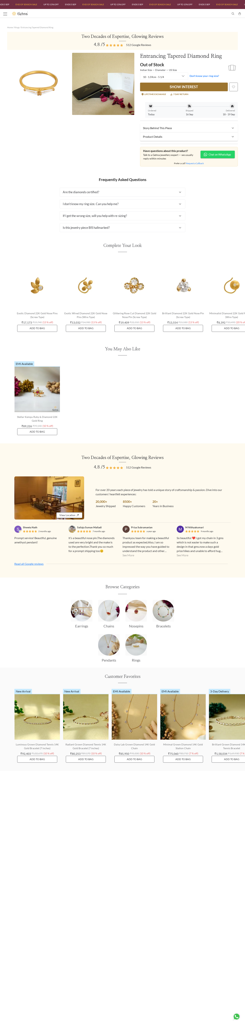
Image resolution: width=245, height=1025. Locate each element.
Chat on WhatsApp (220, 154)
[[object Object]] (233, 87)
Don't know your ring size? (204, 75)
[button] (189, 128)
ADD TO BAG (37, 328)
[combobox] (164, 76)
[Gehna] (67, 13)
